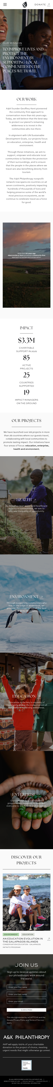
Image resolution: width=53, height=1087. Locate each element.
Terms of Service (36, 1020)
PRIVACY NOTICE (28, 1081)
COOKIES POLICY (42, 1081)
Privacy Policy (19, 1020)
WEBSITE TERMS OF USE (12, 1081)
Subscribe (26, 1010)
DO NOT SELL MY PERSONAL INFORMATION (26, 1083)
